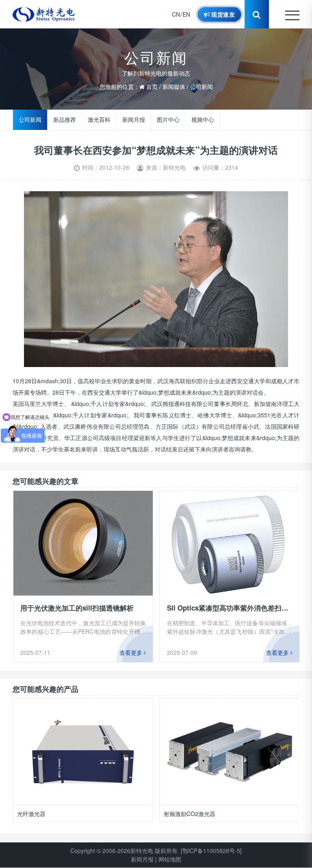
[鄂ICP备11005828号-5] (211, 850)
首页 (152, 86)
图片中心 (168, 120)
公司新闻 (201, 86)
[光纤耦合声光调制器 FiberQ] (229, 752)
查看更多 (131, 652)
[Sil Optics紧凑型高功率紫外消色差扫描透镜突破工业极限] (229, 543)
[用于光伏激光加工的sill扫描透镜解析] (83, 543)
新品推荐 (64, 120)
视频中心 (203, 120)
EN (186, 14)
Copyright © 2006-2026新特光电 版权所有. (124, 850)
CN (176, 14)
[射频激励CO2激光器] (83, 752)
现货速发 (222, 14)
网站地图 (169, 859)
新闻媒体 (173, 86)
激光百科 (99, 120)
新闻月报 (134, 120)
